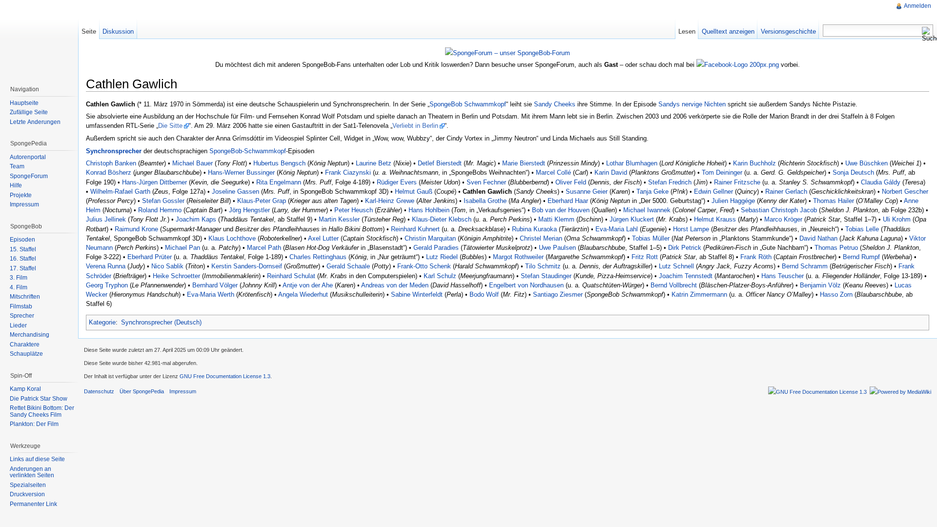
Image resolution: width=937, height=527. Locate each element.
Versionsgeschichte (788, 31)
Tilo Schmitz (543, 266)
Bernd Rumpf (861, 257)
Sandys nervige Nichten (692, 104)
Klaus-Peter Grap (261, 200)
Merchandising (29, 334)
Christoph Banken (111, 163)
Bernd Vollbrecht (674, 285)
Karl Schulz (440, 276)
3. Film (18, 277)
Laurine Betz (373, 163)
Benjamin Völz (820, 285)
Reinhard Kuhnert (415, 229)
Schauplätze (26, 353)
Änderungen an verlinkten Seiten (32, 472)
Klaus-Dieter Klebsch (441, 219)
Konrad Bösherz (108, 172)
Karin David (610, 172)
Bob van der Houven (561, 210)
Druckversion (27, 494)
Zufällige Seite (29, 112)
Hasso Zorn (836, 294)
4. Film (18, 287)
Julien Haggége (733, 200)
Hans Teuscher (782, 276)
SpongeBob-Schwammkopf (247, 151)
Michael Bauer (192, 163)
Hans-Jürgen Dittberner (154, 182)
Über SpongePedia (142, 391)
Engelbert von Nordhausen (526, 285)
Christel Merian (541, 238)
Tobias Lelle (862, 229)
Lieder (18, 325)
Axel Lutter (323, 238)
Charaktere (25, 344)
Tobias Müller (651, 238)
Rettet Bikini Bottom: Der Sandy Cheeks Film (42, 411)
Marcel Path (264, 247)
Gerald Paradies (436, 247)
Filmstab (21, 306)
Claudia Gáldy (880, 182)
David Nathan (818, 238)
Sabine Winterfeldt (417, 294)
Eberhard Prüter (149, 257)
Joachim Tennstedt (686, 276)
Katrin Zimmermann (699, 294)
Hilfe (16, 185)
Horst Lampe (691, 229)
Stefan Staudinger (546, 276)
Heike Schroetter (176, 276)
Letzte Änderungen (35, 122)
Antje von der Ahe (308, 285)
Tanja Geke (652, 191)
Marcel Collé (553, 172)
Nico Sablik (167, 266)
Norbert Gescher (905, 191)
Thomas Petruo (836, 247)
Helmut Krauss (715, 219)
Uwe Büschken (866, 163)
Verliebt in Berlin (415, 125)
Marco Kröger (783, 219)
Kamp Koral (25, 388)
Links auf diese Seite (37, 459)
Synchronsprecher (114, 151)
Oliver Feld (570, 182)
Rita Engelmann (278, 182)
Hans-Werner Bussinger (241, 172)
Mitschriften (25, 296)
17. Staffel (23, 268)
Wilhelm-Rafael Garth (120, 191)
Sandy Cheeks (554, 104)
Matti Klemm (556, 219)
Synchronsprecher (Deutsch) (161, 322)
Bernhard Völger (215, 285)
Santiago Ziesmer (558, 294)
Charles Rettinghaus (317, 257)
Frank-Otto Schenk (424, 266)
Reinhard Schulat (291, 276)
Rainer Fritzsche (737, 182)
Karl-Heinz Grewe (389, 200)
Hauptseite (24, 103)
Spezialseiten (28, 485)
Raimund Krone (136, 229)
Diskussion (118, 31)
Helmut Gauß (413, 191)
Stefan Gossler (163, 200)
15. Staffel (23, 249)
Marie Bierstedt (523, 163)
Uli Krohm (897, 219)
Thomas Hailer (833, 200)
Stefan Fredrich (670, 182)
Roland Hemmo (160, 210)
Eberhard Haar (568, 200)
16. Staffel (23, 258)
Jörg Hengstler (249, 210)
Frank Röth (756, 257)
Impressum (24, 204)
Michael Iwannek (647, 210)
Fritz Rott (644, 257)
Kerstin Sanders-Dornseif (246, 266)
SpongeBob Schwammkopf (467, 104)
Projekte (21, 195)
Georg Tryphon (107, 285)
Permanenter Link (33, 504)
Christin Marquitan (430, 238)
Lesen (686, 31)
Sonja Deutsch (853, 172)
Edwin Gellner (713, 191)
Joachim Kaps (196, 219)
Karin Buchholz (754, 163)
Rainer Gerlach (786, 191)
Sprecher (22, 315)
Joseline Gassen (235, 191)
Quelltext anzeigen (728, 31)
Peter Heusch (353, 210)
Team (17, 166)
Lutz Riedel (442, 257)
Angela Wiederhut (303, 294)
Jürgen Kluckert (632, 219)
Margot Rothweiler (518, 257)
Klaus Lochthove (232, 238)
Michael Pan (182, 247)
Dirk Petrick (684, 247)
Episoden (22, 239)
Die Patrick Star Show (38, 398)
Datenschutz (99, 391)
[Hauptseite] (39, 39)
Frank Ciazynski (348, 172)
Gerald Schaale (348, 266)
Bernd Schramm (805, 266)
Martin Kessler (339, 219)
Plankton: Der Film (34, 424)
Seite (88, 31)
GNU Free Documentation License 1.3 (225, 376)
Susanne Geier (587, 191)
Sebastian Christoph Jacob (779, 210)
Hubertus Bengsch (279, 163)
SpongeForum (29, 176)
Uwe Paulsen (557, 247)
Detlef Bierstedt (440, 163)
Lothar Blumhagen (631, 163)
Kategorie (102, 322)
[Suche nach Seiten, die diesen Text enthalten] (927, 34)
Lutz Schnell (676, 266)
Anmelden (917, 5)
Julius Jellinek (106, 219)
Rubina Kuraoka (534, 229)
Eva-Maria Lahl (616, 229)
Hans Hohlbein (428, 210)
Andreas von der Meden (394, 285)
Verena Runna (105, 266)
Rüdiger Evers (397, 182)
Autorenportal (28, 157)
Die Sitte (170, 125)
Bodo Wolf (484, 294)
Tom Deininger (722, 172)
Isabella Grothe (485, 200)
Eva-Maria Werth (210, 294)
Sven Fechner (486, 182)
